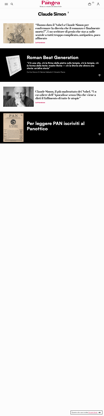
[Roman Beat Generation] (13, 65)
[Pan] (13, 127)
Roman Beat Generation (52, 57)
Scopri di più (92, 412)
